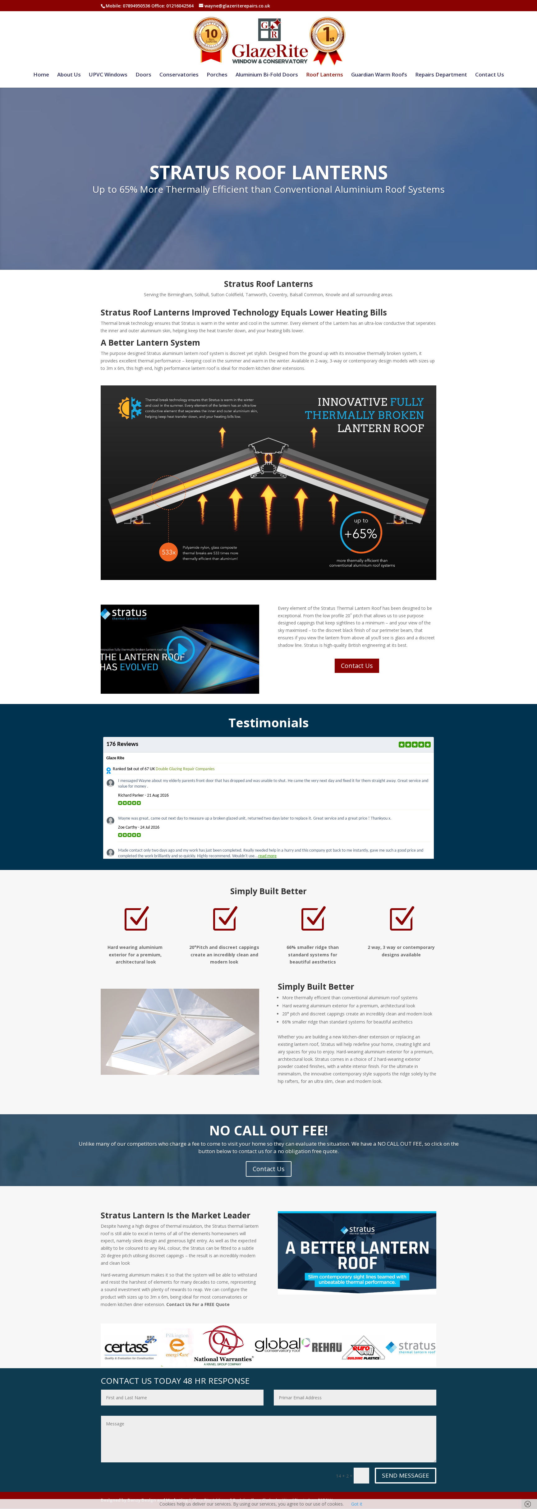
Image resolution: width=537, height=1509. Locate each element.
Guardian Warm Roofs (379, 75)
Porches (217, 75)
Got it (356, 1504)
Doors (143, 75)
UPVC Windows (108, 75)
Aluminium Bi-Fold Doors (267, 75)
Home (41, 75)
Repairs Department (441, 75)
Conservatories (179, 75)
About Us (69, 75)
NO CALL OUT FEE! (268, 1130)
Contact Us (489, 75)
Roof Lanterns (324, 75)
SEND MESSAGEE (405, 1475)
